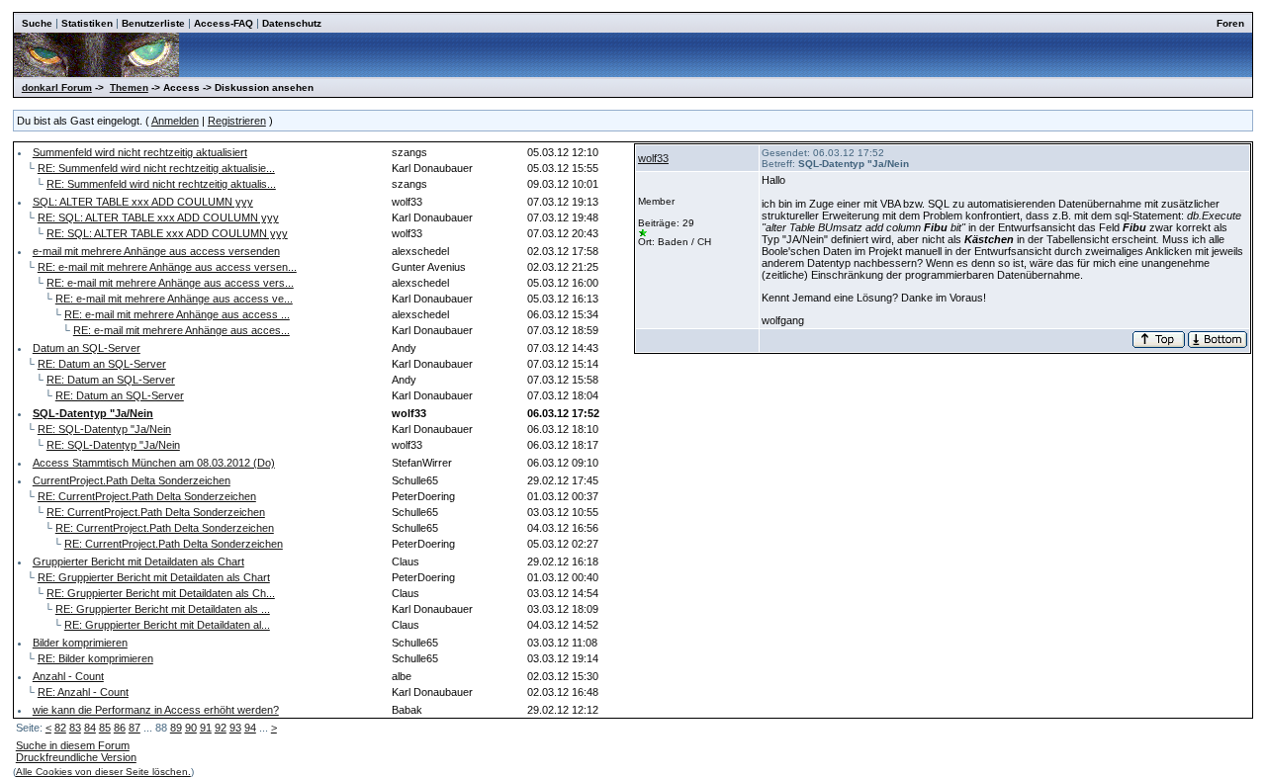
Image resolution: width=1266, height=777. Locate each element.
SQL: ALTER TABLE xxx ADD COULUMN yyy (143, 202)
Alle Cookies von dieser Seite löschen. (103, 771)
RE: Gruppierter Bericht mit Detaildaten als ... (162, 609)
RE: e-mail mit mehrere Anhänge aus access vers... (170, 283)
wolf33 (653, 158)
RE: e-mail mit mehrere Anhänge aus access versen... (167, 267)
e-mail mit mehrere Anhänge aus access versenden (156, 251)
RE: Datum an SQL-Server (102, 364)
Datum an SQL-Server (86, 348)
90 (191, 728)
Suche (37, 23)
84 (90, 728)
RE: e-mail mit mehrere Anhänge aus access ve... (174, 298)
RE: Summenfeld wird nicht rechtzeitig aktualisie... (156, 168)
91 (206, 728)
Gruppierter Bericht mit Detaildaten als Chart (138, 561)
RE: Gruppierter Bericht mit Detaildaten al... (167, 625)
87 (134, 728)
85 (105, 728)
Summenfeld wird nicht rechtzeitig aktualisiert (140, 152)
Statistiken (87, 23)
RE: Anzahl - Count (83, 692)
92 (220, 728)
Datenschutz (291, 23)
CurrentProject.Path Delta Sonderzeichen (131, 480)
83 (75, 728)
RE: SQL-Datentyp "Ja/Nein (104, 429)
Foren (1230, 23)
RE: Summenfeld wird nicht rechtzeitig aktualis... (161, 184)
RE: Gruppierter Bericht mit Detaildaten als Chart (154, 577)
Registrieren (237, 121)
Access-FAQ (223, 23)
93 (235, 728)
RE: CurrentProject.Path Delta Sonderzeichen (147, 496)
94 (250, 728)
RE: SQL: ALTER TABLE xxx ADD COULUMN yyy (158, 217)
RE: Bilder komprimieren (95, 658)
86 (120, 728)
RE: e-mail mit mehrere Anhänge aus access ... (177, 314)
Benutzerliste (153, 23)
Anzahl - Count (68, 676)
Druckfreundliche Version (76, 757)
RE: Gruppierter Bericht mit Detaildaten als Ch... (160, 593)
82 (60, 728)
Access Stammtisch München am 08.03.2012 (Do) (154, 463)
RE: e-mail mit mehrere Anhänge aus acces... (181, 330)
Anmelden (175, 121)
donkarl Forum (57, 87)
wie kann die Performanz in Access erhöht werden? (156, 710)
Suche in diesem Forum (73, 745)
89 (176, 728)
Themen (129, 87)
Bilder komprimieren (80, 642)
